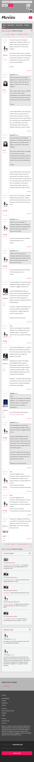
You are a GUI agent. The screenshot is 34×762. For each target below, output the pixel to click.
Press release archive (8, 711)
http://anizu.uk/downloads (17, 414)
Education (5, 703)
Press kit (4, 708)
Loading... (6, 686)
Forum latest (9, 553)
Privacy (4, 718)
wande (12, 654)
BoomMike (14, 577)
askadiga (5, 234)
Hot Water (7, 593)
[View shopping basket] (30, 11)
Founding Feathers (9, 579)
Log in (5, 5)
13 (6, 237)
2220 (4, 417)
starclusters (13, 639)
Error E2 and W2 (8, 604)
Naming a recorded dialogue (12, 565)
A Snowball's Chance (10, 619)
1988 (4, 540)
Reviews (4, 713)
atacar (4, 90)
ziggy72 (4, 536)
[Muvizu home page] (8, 17)
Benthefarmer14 (16, 601)
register (13, 34)
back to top (17, 753)
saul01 (13, 562)
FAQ (4, 27)
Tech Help (8, 31)
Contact (4, 700)
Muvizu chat (8, 630)
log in (8, 34)
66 (6, 59)
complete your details (22, 34)
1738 (4, 305)
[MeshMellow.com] (17, 744)
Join (11, 5)
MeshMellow (5, 698)
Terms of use (5, 721)
